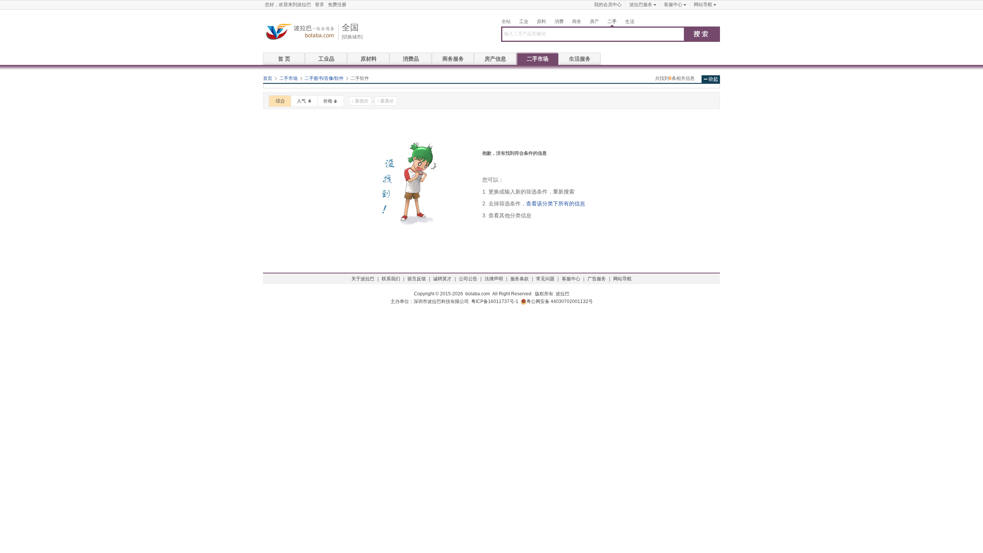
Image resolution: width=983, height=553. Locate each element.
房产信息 (495, 59)
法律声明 (494, 278)
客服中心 (673, 4)
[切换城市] (352, 37)
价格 (328, 101)
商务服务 (453, 59)
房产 (594, 21)
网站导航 (703, 4)
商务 (576, 21)
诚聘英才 (442, 278)
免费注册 (337, 4)
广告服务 (596, 278)
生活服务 (580, 59)
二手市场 (537, 59)
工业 (523, 21)
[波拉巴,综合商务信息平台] (302, 32)
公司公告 (468, 278)
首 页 (284, 59)
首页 (267, 78)
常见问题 (545, 278)
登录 (319, 4)
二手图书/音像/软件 (324, 78)
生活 (629, 21)
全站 (506, 21)
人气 (301, 101)
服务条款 (519, 278)
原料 (541, 21)
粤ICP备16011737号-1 (494, 301)
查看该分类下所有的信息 (555, 203)
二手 (612, 21)
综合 (280, 101)
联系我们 (391, 278)
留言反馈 (416, 278)
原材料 (369, 59)
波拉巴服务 (640, 4)
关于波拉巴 (362, 278)
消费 (559, 21)
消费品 (411, 59)
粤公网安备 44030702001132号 (559, 301)
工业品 (326, 59)
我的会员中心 (608, 4)
